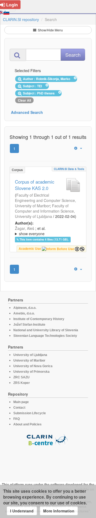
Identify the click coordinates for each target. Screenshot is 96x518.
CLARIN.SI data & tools (69, 169)
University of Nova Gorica (33, 366)
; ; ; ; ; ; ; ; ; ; (47, 231)
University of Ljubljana (30, 355)
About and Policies (27, 424)
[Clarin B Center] (48, 439)
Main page (21, 402)
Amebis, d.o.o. (24, 313)
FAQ (16, 419)
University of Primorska (31, 372)
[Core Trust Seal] (48, 461)
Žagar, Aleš (24, 228)
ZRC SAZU (21, 377)
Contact (19, 407)
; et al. (30, 231)
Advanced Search (27, 112)
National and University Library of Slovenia (45, 330)
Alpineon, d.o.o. (24, 308)
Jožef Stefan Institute (29, 324)
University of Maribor (29, 360)
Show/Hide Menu (50, 30)
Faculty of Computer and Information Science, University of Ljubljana (45, 211)
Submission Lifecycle (29, 413)
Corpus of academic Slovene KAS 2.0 (34, 185)
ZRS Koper (21, 383)
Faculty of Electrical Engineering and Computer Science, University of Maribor (45, 200)
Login (12, 5)
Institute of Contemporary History (38, 319)
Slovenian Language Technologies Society (45, 336)
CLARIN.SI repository (21, 19)
